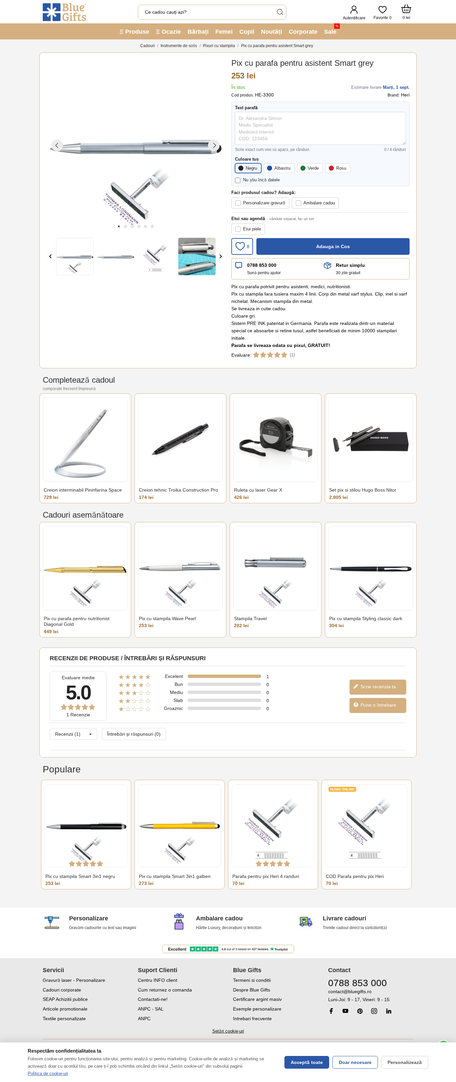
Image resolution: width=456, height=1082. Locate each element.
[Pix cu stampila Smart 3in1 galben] (179, 826)
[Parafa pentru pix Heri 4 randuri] (273, 826)
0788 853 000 (261, 265)
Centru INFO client (157, 980)
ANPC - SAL (151, 1009)
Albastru (282, 168)
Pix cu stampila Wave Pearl (167, 618)
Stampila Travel (250, 618)
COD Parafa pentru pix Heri (355, 876)
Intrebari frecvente (252, 1018)
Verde (313, 168)
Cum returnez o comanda (165, 990)
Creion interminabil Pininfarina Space (83, 490)
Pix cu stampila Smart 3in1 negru (80, 876)
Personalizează (405, 1062)
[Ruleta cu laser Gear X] (275, 439)
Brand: (394, 95)
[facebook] (331, 1011)
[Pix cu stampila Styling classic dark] (370, 568)
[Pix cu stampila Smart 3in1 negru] (86, 826)
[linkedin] (388, 1011)
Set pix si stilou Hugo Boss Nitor (362, 490)
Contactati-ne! (153, 999)
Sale (331, 29)
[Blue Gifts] (64, 12)
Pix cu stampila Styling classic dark (365, 618)
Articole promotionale (65, 1009)
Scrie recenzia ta (377, 686)
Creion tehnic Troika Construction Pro (178, 490)
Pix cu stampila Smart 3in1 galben (175, 876)
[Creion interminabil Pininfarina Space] (85, 439)
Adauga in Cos (333, 246)
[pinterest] (360, 1011)
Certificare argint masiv (257, 999)
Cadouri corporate (62, 990)
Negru (251, 168)
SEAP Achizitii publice (65, 999)
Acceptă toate (307, 1062)
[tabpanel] (135, 145)
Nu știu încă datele (261, 179)
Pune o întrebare (377, 705)
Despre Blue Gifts (251, 990)
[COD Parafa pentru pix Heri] (366, 826)
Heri (405, 95)
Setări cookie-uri (228, 1031)
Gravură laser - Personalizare (74, 980)
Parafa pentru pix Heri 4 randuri (265, 876)
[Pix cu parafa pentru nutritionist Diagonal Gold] (85, 568)
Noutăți (271, 31)
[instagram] (374, 1011)
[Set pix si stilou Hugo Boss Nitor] (370, 439)
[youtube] (345, 1011)
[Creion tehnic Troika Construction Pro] (180, 439)
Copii (246, 31)
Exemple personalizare (257, 1009)
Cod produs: (242, 95)
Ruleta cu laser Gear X (258, 490)
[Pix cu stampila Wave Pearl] (180, 568)
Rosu (341, 168)
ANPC (144, 1018)
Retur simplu (350, 265)
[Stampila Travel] (275, 568)
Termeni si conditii (252, 980)
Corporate (303, 31)
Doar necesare (355, 1062)
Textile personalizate (64, 1018)
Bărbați (198, 31)
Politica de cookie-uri (48, 1073)
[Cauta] (279, 12)
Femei (224, 31)
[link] (370, 996)
